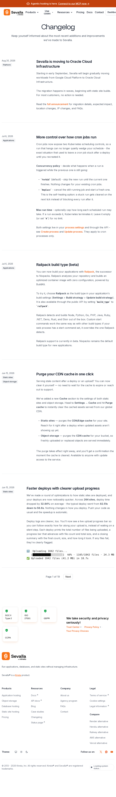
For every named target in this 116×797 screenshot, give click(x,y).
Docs (89, 12)
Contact (99, 12)
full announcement (57, 104)
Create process (50, 231)
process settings (74, 227)
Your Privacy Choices (77, 631)
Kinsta (18, 675)
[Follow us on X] (100, 751)
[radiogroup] (21, 751)
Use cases (47, 12)
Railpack (89, 271)
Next (68, 576)
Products (31, 12)
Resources (63, 12)
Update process (73, 231)
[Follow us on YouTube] (111, 751)
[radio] (15, 751)
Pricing (80, 12)
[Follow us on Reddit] (106, 751)
